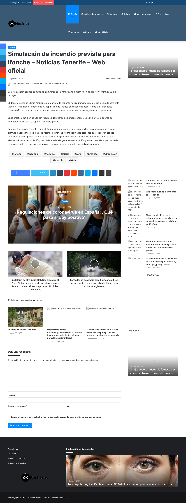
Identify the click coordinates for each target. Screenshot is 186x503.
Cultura (126, 14)
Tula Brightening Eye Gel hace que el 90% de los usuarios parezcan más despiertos (120, 484)
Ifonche (17, 153)
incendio (34, 153)
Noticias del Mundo (92, 14)
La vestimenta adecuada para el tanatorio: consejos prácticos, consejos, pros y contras (161, 261)
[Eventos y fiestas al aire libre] (25, 317)
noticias (50, 153)
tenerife (58, 160)
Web (73, 160)
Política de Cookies (16, 458)
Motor (88, 32)
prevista (93, 153)
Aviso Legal (13, 449)
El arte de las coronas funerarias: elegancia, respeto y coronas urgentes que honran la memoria (102, 332)
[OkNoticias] (19, 23)
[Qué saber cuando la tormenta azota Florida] (136, 201)
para (78, 153)
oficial (65, 153)
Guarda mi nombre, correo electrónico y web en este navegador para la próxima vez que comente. (55, 417)
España (73, 14)
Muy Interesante (144, 14)
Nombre (12, 395)
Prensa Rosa (163, 14)
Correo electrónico (17, 406)
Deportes (74, 32)
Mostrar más (153, 275)
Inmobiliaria (102, 32)
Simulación (111, 153)
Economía (112, 14)
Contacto (12, 454)
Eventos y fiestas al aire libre (22, 329)
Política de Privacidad (17, 463)
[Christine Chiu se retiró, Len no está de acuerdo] (136, 183)
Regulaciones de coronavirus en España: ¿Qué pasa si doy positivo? (65, 214)
